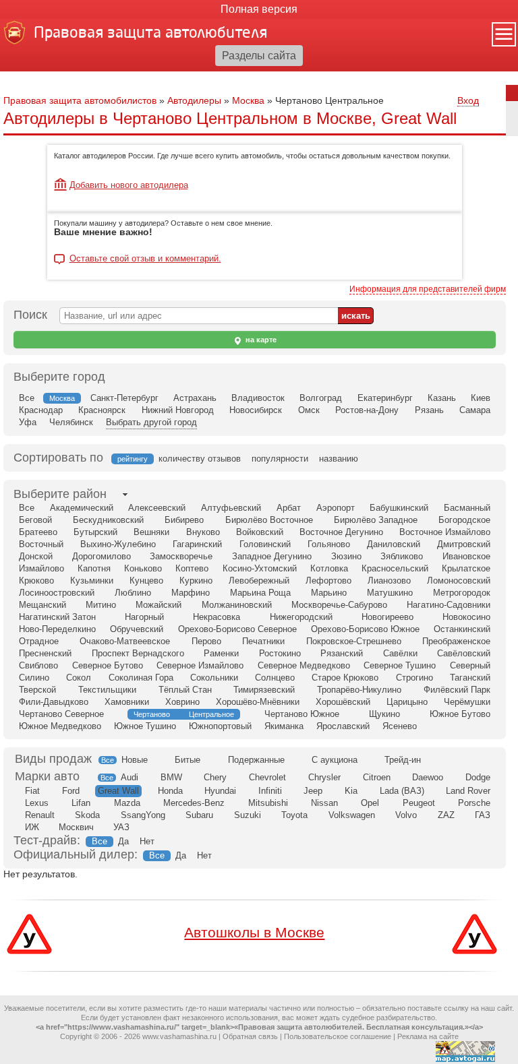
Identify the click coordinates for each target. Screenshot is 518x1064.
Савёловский (463, 653)
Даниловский (393, 544)
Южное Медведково (60, 726)
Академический (81, 508)
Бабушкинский (399, 508)
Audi (129, 777)
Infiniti (270, 791)
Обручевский (136, 629)
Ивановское (466, 556)
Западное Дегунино (272, 556)
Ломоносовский (458, 580)
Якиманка (284, 726)
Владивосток (258, 398)
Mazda (127, 803)
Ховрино (182, 702)
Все (26, 398)
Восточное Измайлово (444, 532)
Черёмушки (467, 702)
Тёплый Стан (185, 690)
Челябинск (71, 422)
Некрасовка (216, 617)
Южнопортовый (220, 726)
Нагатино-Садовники (448, 605)
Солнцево (275, 677)
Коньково (143, 568)
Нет (147, 841)
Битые (187, 760)
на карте (260, 340)
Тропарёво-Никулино (359, 690)
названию (338, 458)
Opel (370, 803)
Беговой (35, 520)
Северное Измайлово (199, 665)
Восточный (41, 544)
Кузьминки (91, 580)
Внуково (203, 532)
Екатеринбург (385, 398)
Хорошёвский (343, 702)
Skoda (87, 815)
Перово (206, 641)
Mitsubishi (268, 803)
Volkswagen (351, 815)
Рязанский (341, 653)
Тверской (37, 690)
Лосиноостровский (56, 593)
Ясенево (399, 726)
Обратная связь (250, 1036)
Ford (71, 791)
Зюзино (346, 556)
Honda (170, 791)
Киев (480, 398)
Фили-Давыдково (53, 702)
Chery (215, 777)
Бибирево (184, 520)
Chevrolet (267, 777)
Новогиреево (387, 617)
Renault (40, 815)
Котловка (329, 568)
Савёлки (400, 653)
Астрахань (195, 398)
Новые (134, 760)
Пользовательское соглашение (337, 1036)
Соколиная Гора (141, 677)
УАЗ (121, 827)
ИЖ (32, 827)
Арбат (289, 508)
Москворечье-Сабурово (339, 605)
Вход (468, 100)
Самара (474, 410)
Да (123, 841)
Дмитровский (463, 544)
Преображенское (456, 641)
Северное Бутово (107, 665)
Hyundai (220, 791)
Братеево (38, 532)
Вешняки (151, 532)
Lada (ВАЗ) (402, 791)
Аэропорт (335, 508)
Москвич (76, 827)
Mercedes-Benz (194, 803)
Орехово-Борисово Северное (237, 629)
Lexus (37, 803)
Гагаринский (197, 544)
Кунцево (146, 580)
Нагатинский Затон (57, 617)
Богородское (464, 520)
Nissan (324, 803)
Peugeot (419, 803)
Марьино (329, 593)
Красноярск (101, 410)
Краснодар (41, 410)
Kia (351, 791)
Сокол (78, 677)
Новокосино (466, 617)
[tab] (60, 494)
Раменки (221, 653)
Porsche (474, 803)
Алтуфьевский (231, 508)
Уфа (27, 422)
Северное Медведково (304, 665)
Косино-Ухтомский (260, 568)
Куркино (195, 580)
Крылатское (466, 568)
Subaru (199, 815)
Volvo (406, 815)
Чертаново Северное (61, 714)
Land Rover (468, 791)
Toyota (294, 815)
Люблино (133, 593)
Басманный (467, 508)
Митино (101, 605)
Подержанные (256, 760)
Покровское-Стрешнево (353, 641)
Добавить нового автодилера (128, 185)
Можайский (158, 605)
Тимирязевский (264, 690)
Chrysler (324, 777)
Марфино (190, 593)
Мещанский (42, 605)
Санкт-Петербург (124, 398)
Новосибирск (255, 410)
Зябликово (401, 556)
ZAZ (446, 815)
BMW (171, 777)
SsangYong (143, 815)
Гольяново (329, 544)
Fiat (32, 791)
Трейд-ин (402, 760)
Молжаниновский (237, 605)
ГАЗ (482, 815)
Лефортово (328, 580)
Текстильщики (107, 690)
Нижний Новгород (178, 410)
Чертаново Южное (301, 714)
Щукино (384, 714)
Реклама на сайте (428, 1036)
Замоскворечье (181, 556)
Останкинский (462, 629)
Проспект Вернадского (138, 653)
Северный (470, 665)
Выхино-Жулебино (118, 544)
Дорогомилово (101, 556)
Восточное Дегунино (341, 532)
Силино (34, 677)
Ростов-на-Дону (367, 410)
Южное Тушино (145, 726)
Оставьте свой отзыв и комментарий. (145, 258)
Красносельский (395, 568)
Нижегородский (301, 617)
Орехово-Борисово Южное (365, 629)
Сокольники (214, 677)
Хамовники (127, 702)
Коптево (191, 568)
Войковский (259, 532)
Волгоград (320, 398)
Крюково (36, 580)
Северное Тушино (400, 665)
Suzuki (247, 815)
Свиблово (38, 665)
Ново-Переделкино (57, 629)
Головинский (265, 544)
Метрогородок (461, 593)
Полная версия (259, 9)
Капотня (94, 568)
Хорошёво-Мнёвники (257, 702)
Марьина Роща (260, 593)
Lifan (80, 803)
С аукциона (334, 760)
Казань (442, 398)
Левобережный (259, 580)
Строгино (414, 677)
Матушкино (390, 593)
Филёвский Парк (457, 690)
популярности (280, 458)
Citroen (377, 777)
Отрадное (39, 641)
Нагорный (144, 617)
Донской (36, 556)
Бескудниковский (108, 520)
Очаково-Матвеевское (125, 641)
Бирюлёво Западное (376, 520)
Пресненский (45, 653)
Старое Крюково (345, 677)
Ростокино (280, 653)
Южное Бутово (460, 714)
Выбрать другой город (151, 422)
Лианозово (389, 580)
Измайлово (41, 568)
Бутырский (95, 532)
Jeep (313, 791)
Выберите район (60, 494)
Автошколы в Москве (254, 932)
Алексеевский (156, 508)
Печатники (263, 641)
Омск (309, 410)
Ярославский (343, 726)
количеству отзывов (200, 458)
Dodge (477, 777)
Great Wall (118, 791)
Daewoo (427, 777)
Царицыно (407, 702)
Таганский (470, 677)
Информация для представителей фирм (427, 289)
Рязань (429, 410)
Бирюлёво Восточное (269, 520)
